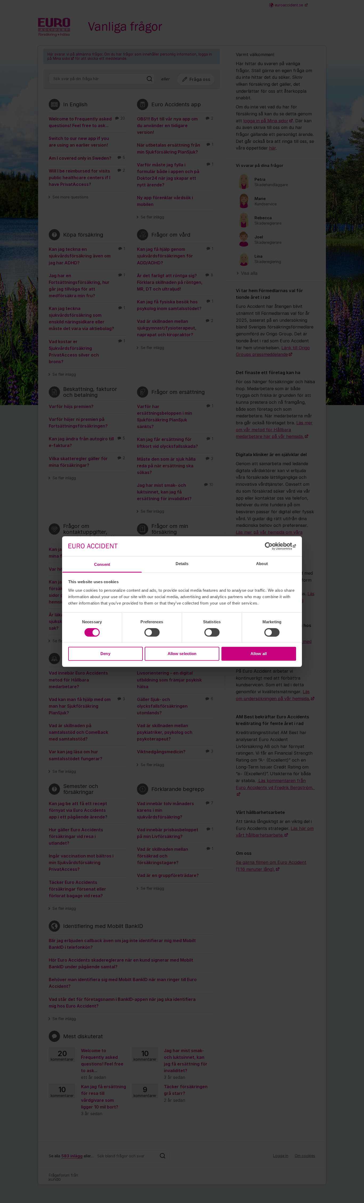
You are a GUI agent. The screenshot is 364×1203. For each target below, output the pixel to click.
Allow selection (182, 654)
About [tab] (262, 563)
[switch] (152, 632)
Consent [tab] (102, 564)
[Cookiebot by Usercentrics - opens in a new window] (272, 546)
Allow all (258, 654)
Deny (105, 654)
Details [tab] (182, 563)
